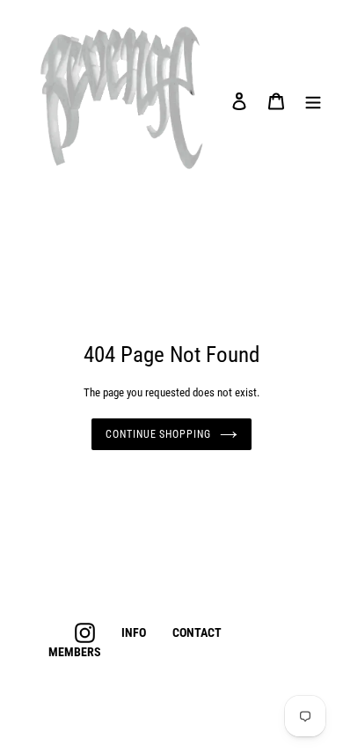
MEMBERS (74, 652)
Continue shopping (158, 434)
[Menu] (313, 100)
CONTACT (197, 632)
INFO (133, 632)
